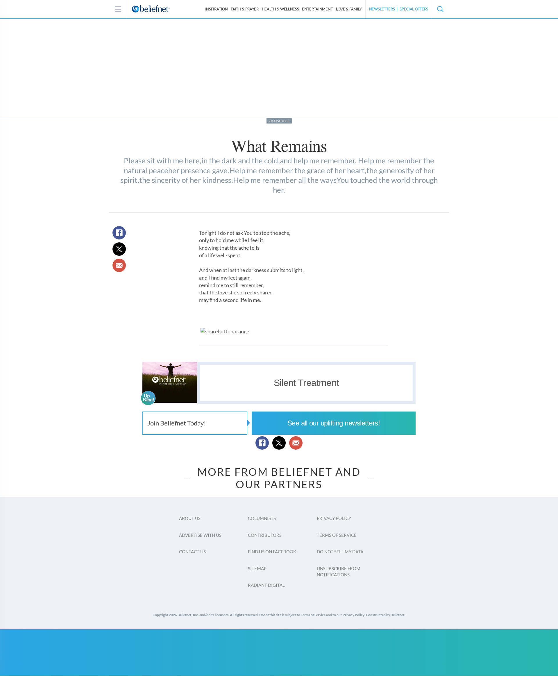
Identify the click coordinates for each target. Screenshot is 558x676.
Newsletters (382, 9)
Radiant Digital (266, 585)
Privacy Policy (334, 518)
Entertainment (317, 9)
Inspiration (216, 9)
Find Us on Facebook (272, 551)
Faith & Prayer (245, 9)
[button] (440, 9)
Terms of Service (337, 535)
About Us (190, 518)
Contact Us (192, 551)
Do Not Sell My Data (340, 551)
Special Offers (414, 9)
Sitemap (257, 568)
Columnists (262, 518)
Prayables (279, 121)
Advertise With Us (200, 535)
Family (349, 9)
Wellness (280, 9)
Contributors (265, 535)
